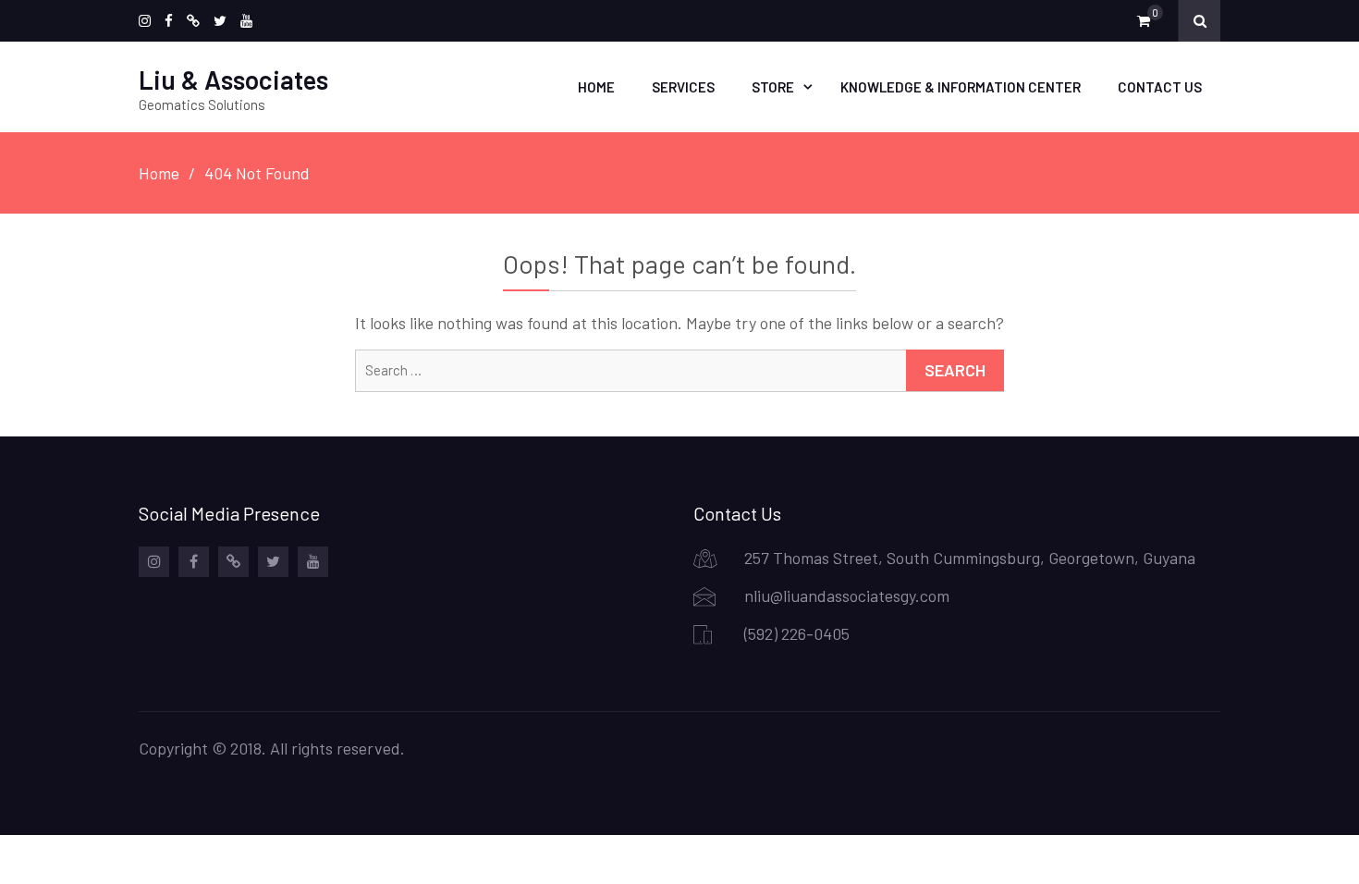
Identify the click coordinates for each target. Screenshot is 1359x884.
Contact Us (1160, 87)
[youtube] (246, 21)
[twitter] (220, 21)
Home (596, 87)
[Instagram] (145, 21)
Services (683, 87)
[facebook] (169, 21)
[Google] (193, 21)
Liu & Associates (233, 79)
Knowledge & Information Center (960, 87)
